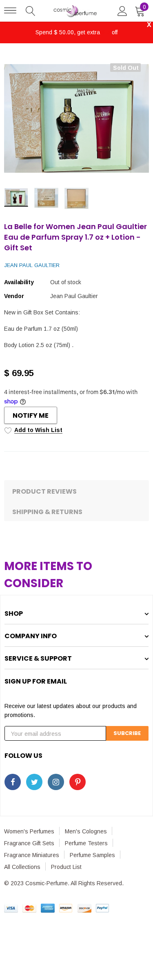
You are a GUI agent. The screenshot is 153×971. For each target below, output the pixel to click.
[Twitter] (34, 782)
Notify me (31, 415)
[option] (76, 118)
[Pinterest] (77, 782)
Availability (19, 282)
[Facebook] (12, 782)
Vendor (14, 296)
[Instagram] (56, 782)
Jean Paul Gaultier (32, 265)
